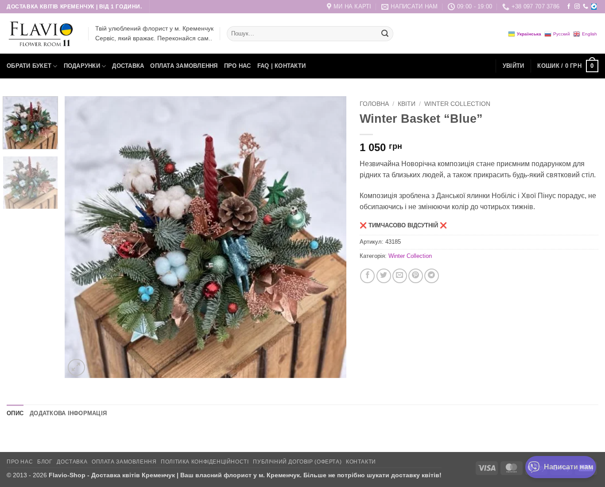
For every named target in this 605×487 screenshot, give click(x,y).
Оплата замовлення (183, 65)
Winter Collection (457, 104)
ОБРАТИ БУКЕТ (29, 65)
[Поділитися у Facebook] (367, 276)
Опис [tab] (15, 413)
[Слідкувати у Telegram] (594, 7)
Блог (44, 462)
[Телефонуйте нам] (585, 7)
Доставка (128, 65)
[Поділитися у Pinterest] (415, 276)
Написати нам (568, 467)
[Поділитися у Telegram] (431, 276)
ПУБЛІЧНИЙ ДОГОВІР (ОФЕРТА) (297, 462)
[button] (513, 66)
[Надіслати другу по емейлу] (399, 276)
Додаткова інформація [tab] (68, 413)
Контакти (361, 462)
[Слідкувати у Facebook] (568, 7)
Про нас (237, 65)
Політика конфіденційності (204, 462)
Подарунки (82, 65)
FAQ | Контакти (281, 65)
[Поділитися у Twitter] (383, 276)
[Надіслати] (384, 33)
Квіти (406, 104)
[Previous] (81, 237)
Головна (374, 104)
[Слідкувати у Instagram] (577, 7)
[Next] (329, 237)
